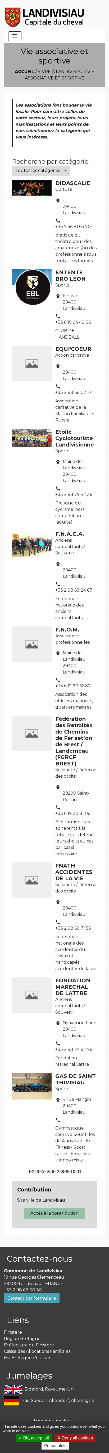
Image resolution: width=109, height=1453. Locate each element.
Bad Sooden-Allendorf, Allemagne (57, 1400)
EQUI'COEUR (73, 349)
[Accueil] (44, 14)
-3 (37, 1171)
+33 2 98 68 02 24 (74, 392)
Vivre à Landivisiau (61, 71)
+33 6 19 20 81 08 (73, 813)
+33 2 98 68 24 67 (73, 590)
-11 (78, 1171)
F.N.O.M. (67, 629)
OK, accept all (35, 1438)
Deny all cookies (77, 1438)
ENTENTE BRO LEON (70, 275)
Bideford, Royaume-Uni (49, 1389)
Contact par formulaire (31, 1298)
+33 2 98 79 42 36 (73, 494)
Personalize (55, 1445)
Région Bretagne (22, 1338)
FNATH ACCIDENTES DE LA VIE (73, 872)
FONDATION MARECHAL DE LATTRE (72, 986)
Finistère (13, 1332)
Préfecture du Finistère (29, 1344)
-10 (72, 1171)
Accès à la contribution (54, 1213)
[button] (41, 171)
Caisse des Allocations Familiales (37, 1351)
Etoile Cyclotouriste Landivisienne (74, 438)
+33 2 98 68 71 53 (73, 928)
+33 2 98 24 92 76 (73, 1049)
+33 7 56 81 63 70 (73, 226)
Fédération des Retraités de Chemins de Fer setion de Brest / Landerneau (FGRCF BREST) (73, 741)
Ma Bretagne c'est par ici (30, 1357)
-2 (32, 1171)
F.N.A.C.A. (69, 534)
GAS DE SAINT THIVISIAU (75, 1079)
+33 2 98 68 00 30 (23, 1289)
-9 (66, 1171)
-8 (61, 1171)
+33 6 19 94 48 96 (73, 322)
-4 (41, 1171)
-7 (56, 1171)
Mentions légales (52, 1420)
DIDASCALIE (72, 183)
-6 (52, 1171)
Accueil (24, 71)
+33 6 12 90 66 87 (73, 685)
